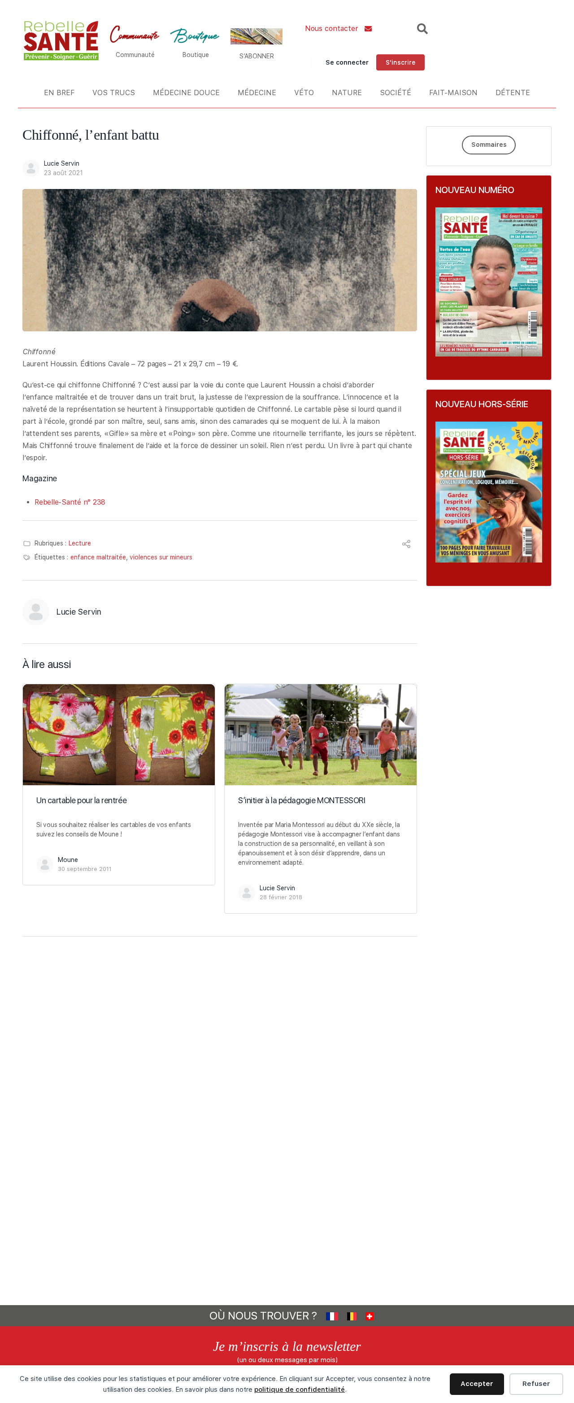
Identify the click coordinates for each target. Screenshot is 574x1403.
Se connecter (347, 62)
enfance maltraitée (98, 557)
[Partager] (406, 545)
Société (395, 92)
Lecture (80, 543)
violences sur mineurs (161, 557)
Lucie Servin (61, 163)
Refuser (536, 1384)
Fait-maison (453, 92)
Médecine (257, 92)
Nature (347, 92)
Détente (513, 92)
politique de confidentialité (299, 1389)
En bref (59, 92)
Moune (68, 859)
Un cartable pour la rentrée (81, 800)
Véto (304, 92)
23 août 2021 (63, 172)
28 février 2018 (281, 897)
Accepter (477, 1384)
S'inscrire (400, 62)
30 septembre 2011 (85, 869)
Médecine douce (186, 92)
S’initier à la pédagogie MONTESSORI (301, 800)
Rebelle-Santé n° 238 (70, 502)
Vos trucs (113, 92)
